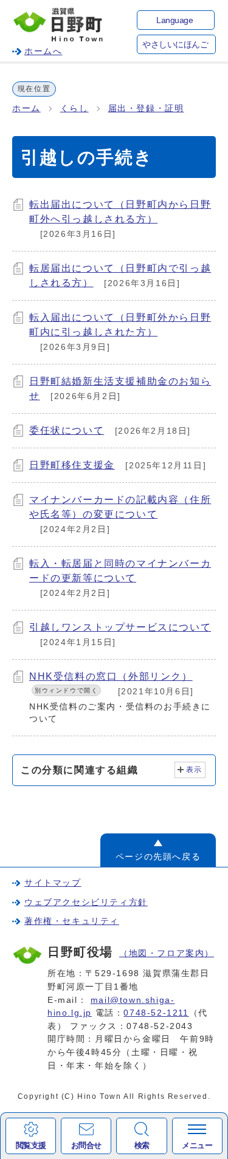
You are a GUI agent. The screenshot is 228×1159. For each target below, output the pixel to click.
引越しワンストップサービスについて (120, 627)
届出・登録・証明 (146, 108)
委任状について (66, 430)
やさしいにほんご (175, 44)
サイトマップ (52, 882)
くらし (74, 108)
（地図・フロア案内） (166, 953)
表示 (194, 769)
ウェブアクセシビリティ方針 (86, 902)
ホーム (26, 108)
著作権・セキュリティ (71, 921)
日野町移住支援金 (72, 465)
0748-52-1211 (155, 1012)
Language (174, 20)
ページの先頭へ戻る (158, 856)
